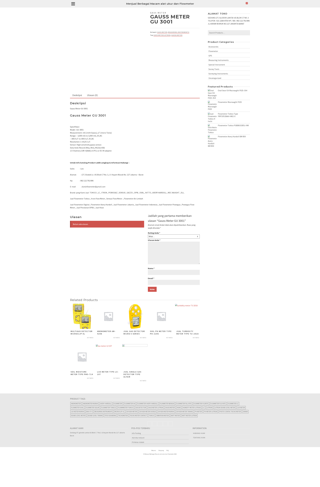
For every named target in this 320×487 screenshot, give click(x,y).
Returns (153, 450)
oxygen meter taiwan (184, 412)
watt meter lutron (189, 416)
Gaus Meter (162, 32)
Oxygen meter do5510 (147, 412)
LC (203, 408)
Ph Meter (198, 412)
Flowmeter (213, 51)
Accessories (213, 46)
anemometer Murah (90, 404)
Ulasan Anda (154, 240)
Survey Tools (213, 69)
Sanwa (245, 412)
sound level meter (78, 416)
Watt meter (175, 416)
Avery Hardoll (106, 404)
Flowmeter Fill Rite (184, 404)
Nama (151, 268)
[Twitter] (154, 423)
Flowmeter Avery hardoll (147, 404)
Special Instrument (216, 64)
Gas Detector (141, 408)
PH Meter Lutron (210, 412)
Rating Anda (154, 233)
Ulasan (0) (92, 95)
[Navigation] (73, 3)
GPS (210, 55)
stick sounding (110, 416)
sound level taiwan (95, 416)
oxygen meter (131, 412)
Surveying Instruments (218, 73)
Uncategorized (214, 78)
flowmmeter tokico (125, 408)
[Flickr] (165, 423)
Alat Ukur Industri (138, 438)
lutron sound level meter (224, 408)
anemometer (76, 404)
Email (151, 278)
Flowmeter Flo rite (218, 404)
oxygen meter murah (166, 412)
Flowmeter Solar (92, 408)
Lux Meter (241, 408)
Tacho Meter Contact (138, 416)
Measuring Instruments (178, 32)
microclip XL (119, 412)
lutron (209, 408)
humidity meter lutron (192, 408)
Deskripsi (77, 95)
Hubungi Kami (199, 433)
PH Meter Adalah (138, 442)
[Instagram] (160, 423)
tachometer (123, 416)
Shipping (161, 450)
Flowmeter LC (233, 404)
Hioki (179, 408)
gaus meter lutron (162, 35)
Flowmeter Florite (201, 404)
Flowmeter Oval (77, 408)
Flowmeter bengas (167, 404)
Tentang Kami (199, 437)
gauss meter (176, 35)
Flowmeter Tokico (108, 408)
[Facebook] (149, 423)
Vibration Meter (162, 416)
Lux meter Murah (77, 412)
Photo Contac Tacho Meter (230, 412)
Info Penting (136, 433)
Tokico (151, 416)
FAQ (167, 450)
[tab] (77, 95)
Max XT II (89, 412)
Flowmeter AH (129, 404)
